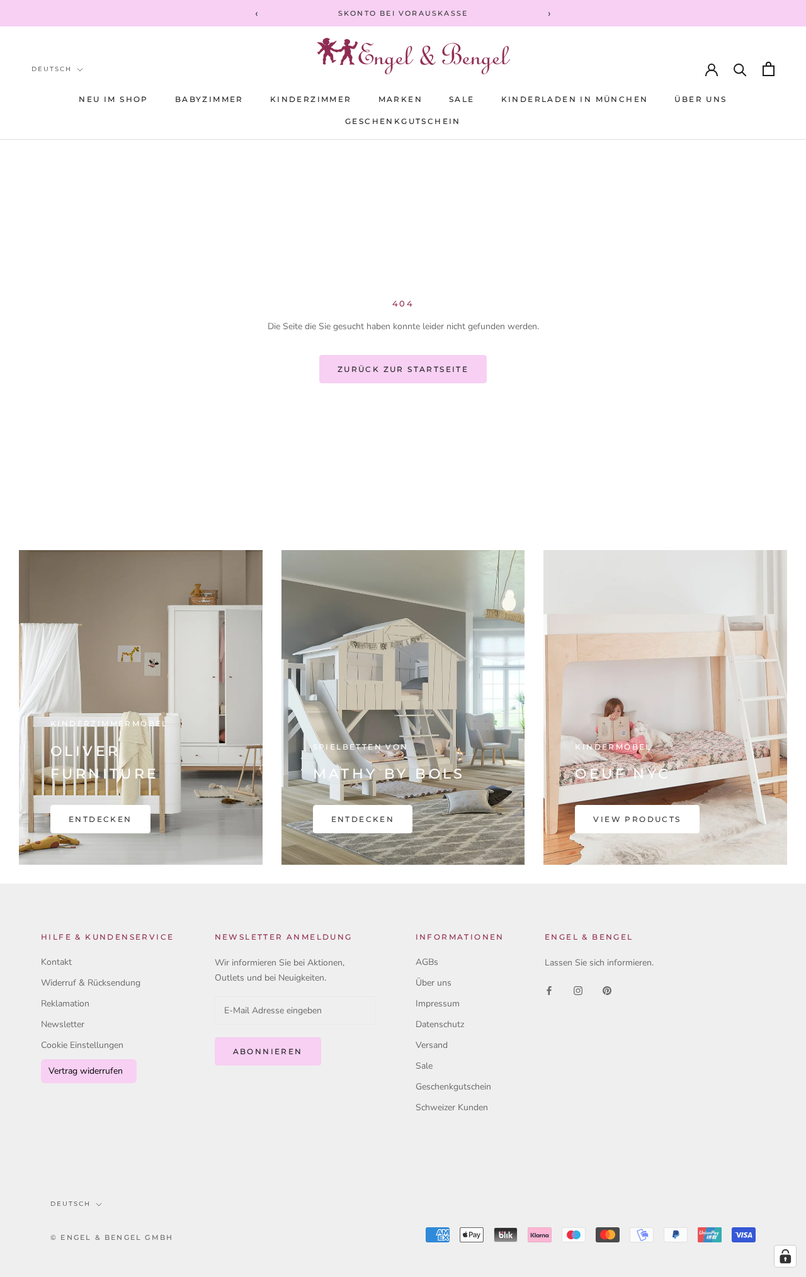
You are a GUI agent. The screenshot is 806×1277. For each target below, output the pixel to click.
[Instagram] (578, 990)
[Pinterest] (607, 990)
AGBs (427, 962)
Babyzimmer (209, 99)
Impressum (438, 1004)
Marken (400, 99)
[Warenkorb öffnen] (769, 69)
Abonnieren (268, 1051)
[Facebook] (549, 990)
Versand (432, 1045)
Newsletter (62, 1024)
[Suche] (740, 69)
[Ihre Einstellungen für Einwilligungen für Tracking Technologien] (785, 1256)
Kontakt (56, 962)
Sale (424, 1066)
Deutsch (51, 69)
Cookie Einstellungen (82, 1045)
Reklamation (65, 1004)
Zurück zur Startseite (403, 369)
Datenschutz (440, 1024)
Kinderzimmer (311, 99)
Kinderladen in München (575, 99)
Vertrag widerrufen (85, 1071)
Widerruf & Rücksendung (90, 983)
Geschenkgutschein (403, 121)
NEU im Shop (113, 99)
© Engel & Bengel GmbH (111, 1237)
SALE (462, 99)
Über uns (700, 99)
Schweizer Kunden (452, 1107)
